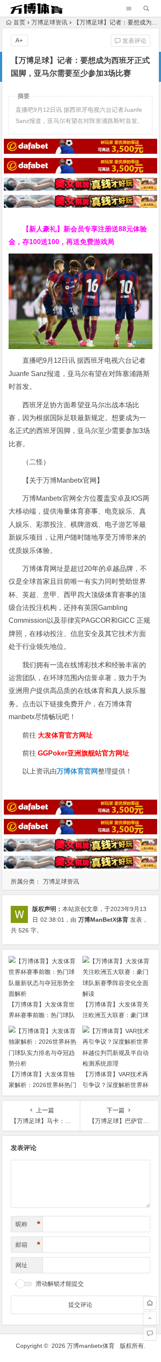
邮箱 (27, 1244)
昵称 (27, 1224)
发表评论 (133, 40)
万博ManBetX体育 (103, 919)
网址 (21, 1265)
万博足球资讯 (49, 22)
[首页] (150, 1303)
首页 (19, 22)
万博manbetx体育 (91, 1345)
